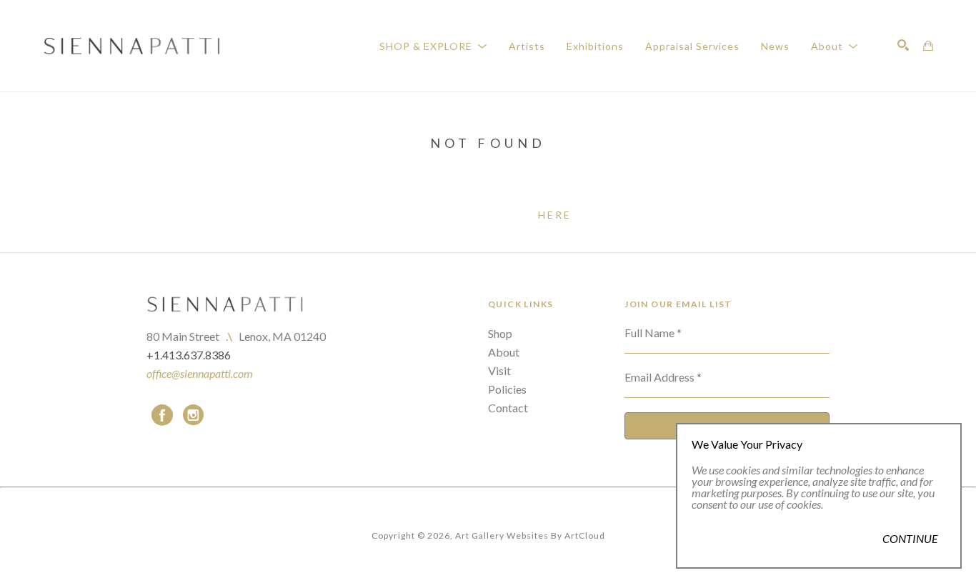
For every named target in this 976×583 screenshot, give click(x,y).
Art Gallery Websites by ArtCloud (530, 535)
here (555, 215)
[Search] (903, 45)
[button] (433, 46)
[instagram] (193, 415)
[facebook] (162, 415)
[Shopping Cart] (928, 45)
